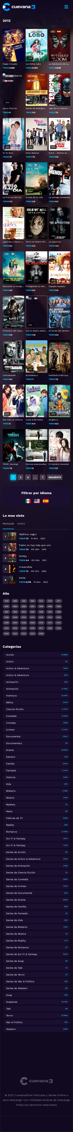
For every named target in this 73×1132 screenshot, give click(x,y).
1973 (41, 601)
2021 (15, 633)
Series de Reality (16, 940)
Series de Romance (17, 947)
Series (21, 524)
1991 (6, 612)
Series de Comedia (17, 879)
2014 (15, 628)
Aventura (11, 695)
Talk (8, 1008)
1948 (6, 601)
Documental (13, 736)
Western (11, 1029)
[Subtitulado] (37, 500)
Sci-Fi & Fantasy (15, 838)
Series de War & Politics (20, 981)
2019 (58, 628)
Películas (8, 524)
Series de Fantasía (17, 913)
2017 (41, 628)
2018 (50, 628)
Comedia (11, 716)
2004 (50, 617)
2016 (32, 628)
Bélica (9, 702)
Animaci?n (12, 682)
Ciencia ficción (15, 709)
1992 (15, 612)
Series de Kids (14, 920)
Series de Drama (15, 899)
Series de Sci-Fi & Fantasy (21, 954)
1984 (15, 606)
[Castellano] (46, 500)
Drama (10, 750)
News (9, 811)
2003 (41, 617)
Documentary (14, 743)
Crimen (10, 729)
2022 (24, 633)
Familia (10, 763)
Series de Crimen (16, 886)
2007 (15, 623)
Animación (12, 688)
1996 (41, 612)
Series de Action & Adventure (23, 859)
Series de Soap (15, 961)
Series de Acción (16, 852)
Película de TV (14, 818)
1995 (32, 612)
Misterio (11, 790)
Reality (10, 825)
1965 (32, 601)
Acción (10, 654)
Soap (9, 995)
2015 (24, 628)
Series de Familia (16, 906)
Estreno (10, 756)
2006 (6, 623)
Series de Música (16, 933)
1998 (58, 612)
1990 (58, 606)
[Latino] (28, 500)
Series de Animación (18, 865)
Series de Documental (19, 893)
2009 (32, 623)
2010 (41, 623)
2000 (15, 617)
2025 (41, 633)
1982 (6, 606)
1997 (50, 612)
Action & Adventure (17, 668)
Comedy (11, 722)
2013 (6, 628)
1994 (24, 612)
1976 (50, 601)
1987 (32, 606)
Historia (10, 777)
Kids (8, 784)
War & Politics (14, 1022)
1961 (23, 601)
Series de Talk (14, 967)
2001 (24, 617)
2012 (58, 623)
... (35, 477)
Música (10, 797)
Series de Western (17, 988)
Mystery (10, 804)
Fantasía (11, 770)
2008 (24, 623)
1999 (6, 617)
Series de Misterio (16, 927)
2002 (32, 617)
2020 (6, 633)
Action (10, 661)
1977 (58, 601)
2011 (50, 623)
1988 (41, 606)
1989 (50, 606)
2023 (32, 633)
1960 (15, 601)
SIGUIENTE (55, 477)
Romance (11, 831)
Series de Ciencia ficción (20, 872)
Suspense (11, 1001)
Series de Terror (15, 974)
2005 (59, 617)
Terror (9, 1015)
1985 (24, 606)
